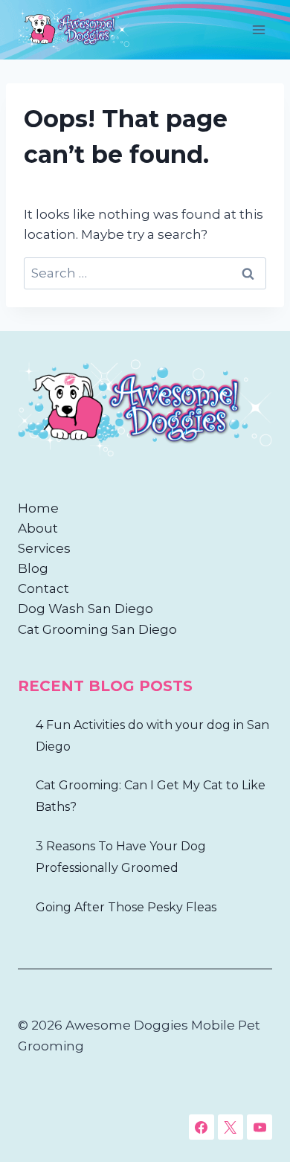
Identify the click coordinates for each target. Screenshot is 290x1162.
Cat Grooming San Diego (97, 629)
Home (38, 508)
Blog (33, 568)
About (38, 528)
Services (44, 548)
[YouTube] (259, 1127)
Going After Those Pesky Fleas (126, 907)
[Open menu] (258, 29)
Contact (43, 588)
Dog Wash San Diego (85, 608)
